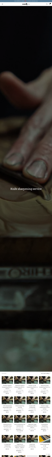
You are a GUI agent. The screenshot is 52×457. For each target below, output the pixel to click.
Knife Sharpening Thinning (20, 406)
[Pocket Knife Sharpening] (32, 400)
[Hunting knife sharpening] (44, 419)
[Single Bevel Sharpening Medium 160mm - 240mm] (19, 439)
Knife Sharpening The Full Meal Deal (19, 425)
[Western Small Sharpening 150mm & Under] (32, 380)
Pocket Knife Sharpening (32, 406)
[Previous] (10, 1)
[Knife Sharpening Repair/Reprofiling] (7, 400)
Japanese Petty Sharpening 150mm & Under (44, 387)
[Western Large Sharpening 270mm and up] (44, 400)
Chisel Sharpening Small (44, 445)
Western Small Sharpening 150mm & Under (32, 387)
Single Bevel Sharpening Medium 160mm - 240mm (20, 446)
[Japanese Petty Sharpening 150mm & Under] (44, 380)
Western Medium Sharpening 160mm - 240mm (7, 387)
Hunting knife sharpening (44, 425)
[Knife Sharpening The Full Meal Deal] (19, 419)
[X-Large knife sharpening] (7, 439)
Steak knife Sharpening (32, 445)
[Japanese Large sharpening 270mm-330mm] (32, 419)
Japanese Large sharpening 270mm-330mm (32, 426)
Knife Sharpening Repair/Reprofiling (7, 406)
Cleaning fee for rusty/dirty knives (7, 425)
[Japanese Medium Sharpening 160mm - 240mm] (19, 380)
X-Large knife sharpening (7, 445)
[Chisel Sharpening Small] (44, 439)
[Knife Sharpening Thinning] (19, 400)
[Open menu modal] (2, 4)
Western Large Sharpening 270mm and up (45, 407)
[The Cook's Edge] (26, 4)
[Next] (41, 1)
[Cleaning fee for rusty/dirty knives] (7, 419)
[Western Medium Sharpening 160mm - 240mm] (7, 380)
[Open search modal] (47, 4)
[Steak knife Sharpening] (32, 439)
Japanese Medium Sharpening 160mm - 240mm (19, 387)
